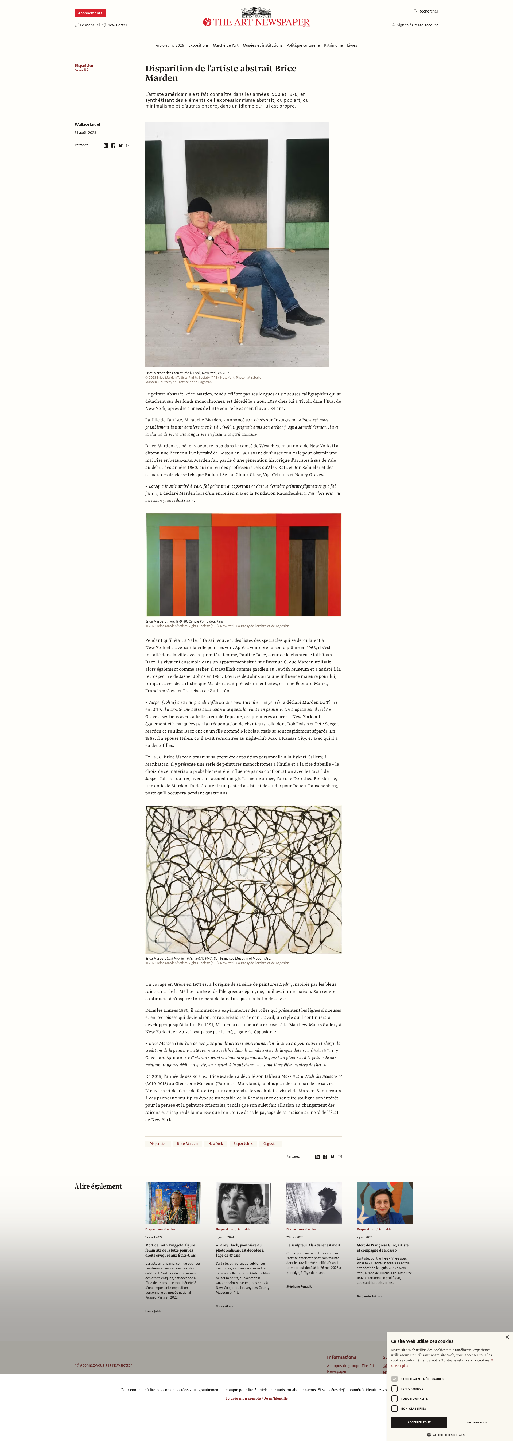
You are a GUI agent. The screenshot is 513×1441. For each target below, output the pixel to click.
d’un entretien (220, 493)
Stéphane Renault (299, 1286)
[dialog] (450, 1386)
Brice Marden (198, 394)
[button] (447, 1435)
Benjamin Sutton (369, 1296)
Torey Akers (224, 1306)
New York (215, 1143)
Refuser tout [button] (477, 1422)
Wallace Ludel (87, 124)
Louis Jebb (153, 1311)
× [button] (507, 1337)
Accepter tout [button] (419, 1422)
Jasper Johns (243, 1143)
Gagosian (263, 1032)
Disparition (84, 65)
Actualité (81, 70)
